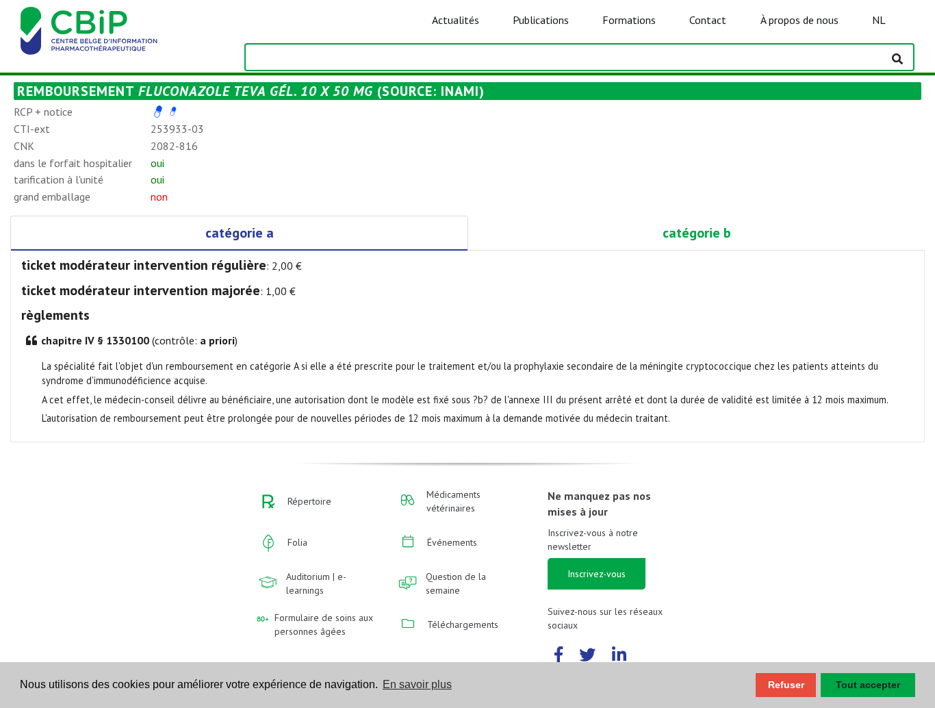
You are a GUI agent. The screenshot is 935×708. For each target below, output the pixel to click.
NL (879, 20)
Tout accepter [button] (868, 684)
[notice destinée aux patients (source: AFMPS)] (173, 111)
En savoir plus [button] (417, 684)
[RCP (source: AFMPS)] (158, 111)
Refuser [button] (786, 684)
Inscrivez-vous (596, 574)
